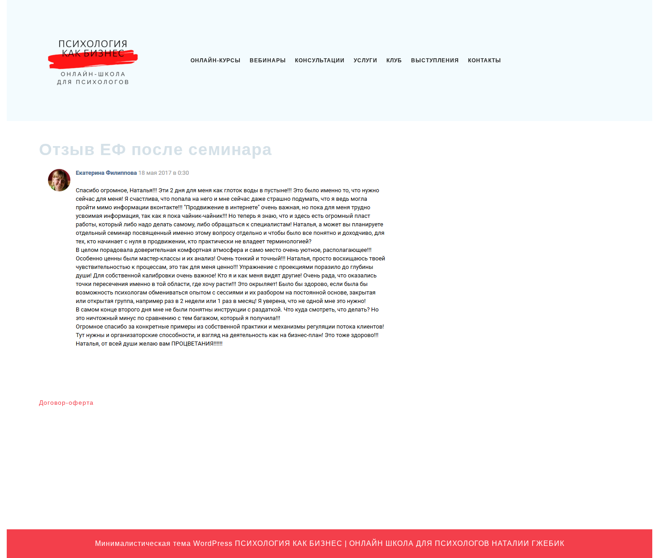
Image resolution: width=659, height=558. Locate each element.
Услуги (365, 60)
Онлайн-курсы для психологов (527, 489)
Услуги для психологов (516, 503)
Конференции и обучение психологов (538, 476)
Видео (492, 420)
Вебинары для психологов (521, 406)
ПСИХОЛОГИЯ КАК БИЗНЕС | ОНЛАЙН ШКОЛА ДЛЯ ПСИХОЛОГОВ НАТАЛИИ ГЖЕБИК (399, 543)
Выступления (435, 60)
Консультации (320, 60)
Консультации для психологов (527, 462)
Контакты (484, 60)
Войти (343, 406)
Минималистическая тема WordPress (164, 543)
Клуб (394, 60)
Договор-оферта (66, 402)
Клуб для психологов (513, 434)
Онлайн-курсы (216, 60)
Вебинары (268, 60)
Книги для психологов (515, 448)
